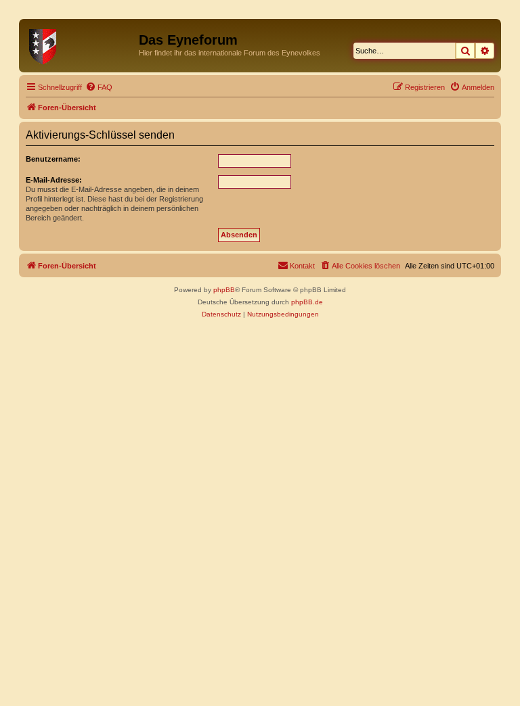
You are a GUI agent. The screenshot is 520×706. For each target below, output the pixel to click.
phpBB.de (307, 302)
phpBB (224, 289)
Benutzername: (53, 159)
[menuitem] (98, 87)
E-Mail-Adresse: (54, 180)
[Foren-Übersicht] (80, 44)
